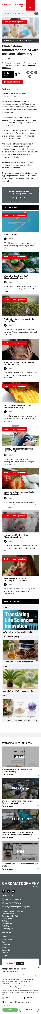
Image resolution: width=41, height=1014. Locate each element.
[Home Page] (13, 5)
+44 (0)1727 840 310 (13, 903)
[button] (2, 998)
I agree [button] (10, 1010)
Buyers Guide (7, 939)
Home (4, 937)
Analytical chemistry (10, 89)
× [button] (38, 967)
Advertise (6, 947)
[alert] (20, 989)
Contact (5, 953)
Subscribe (6, 945)
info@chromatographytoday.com (17, 907)
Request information (14, 82)
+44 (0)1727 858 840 (13, 900)
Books (4, 955)
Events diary (6, 950)
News (4, 942)
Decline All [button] (28, 1010)
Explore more (7, 775)
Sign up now (29, 5)
